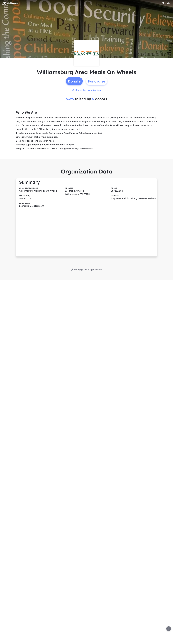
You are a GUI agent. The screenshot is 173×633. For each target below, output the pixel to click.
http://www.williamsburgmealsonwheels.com (134, 198)
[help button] (168, 628)
